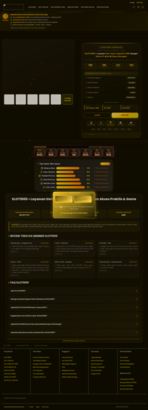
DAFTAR (83, 198)
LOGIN (63, 198)
